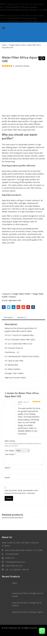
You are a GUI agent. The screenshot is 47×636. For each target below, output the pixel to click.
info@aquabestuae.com (15, 562)
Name (8, 468)
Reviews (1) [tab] (22, 317)
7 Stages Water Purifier (17, 45)
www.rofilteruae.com (13, 565)
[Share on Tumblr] (33, 307)
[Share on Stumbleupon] (23, 307)
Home (4, 45)
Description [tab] (8, 317)
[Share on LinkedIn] (13, 307)
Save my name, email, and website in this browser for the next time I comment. (21, 491)
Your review (10, 454)
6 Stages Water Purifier (21, 294)
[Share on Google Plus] (18, 307)
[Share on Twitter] (9, 307)
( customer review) (21, 66)
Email (8, 477)
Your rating (10, 450)
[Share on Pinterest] (28, 307)
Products (12, 297)
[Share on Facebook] (4, 307)
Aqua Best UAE (15, 300)
